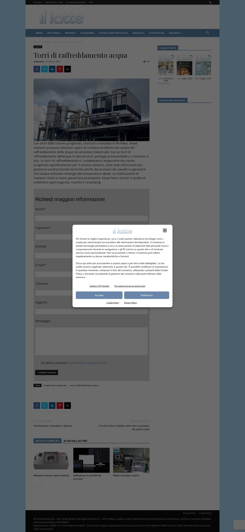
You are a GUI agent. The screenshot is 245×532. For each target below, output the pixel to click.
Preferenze (147, 295)
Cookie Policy (112, 303)
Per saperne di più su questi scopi (129, 286)
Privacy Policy (130, 303)
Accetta (99, 295)
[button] (164, 230)
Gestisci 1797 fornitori (99, 286)
